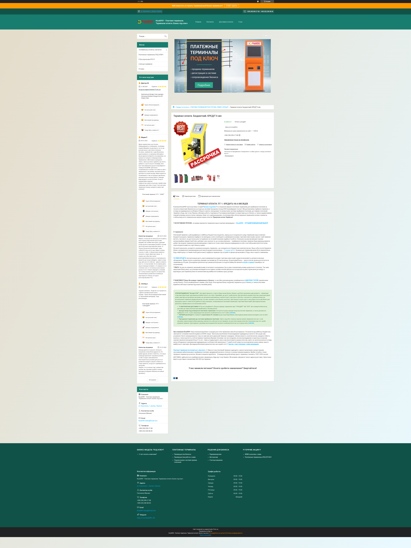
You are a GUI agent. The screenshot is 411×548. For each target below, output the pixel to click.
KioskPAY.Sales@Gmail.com (148, 421)
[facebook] (174, 378)
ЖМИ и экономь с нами (253, 454)
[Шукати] (165, 36)
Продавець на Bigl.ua (205, 531)
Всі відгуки (152, 380)
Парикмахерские (215, 454)
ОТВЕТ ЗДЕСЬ (231, 6)
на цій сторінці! (248, 262)
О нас (240, 22)
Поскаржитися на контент (217, 533)
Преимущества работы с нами (185, 457)
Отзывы (141, 69)
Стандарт (227, 250)
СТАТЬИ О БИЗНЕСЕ (145, 64)
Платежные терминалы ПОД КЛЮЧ (151, 55)
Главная (198, 22)
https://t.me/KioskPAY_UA (146, 518)
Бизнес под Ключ (210, 207)
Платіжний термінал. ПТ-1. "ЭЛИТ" (153, 194)
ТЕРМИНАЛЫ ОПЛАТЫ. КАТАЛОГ (150, 50)
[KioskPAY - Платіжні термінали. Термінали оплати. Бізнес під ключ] (145, 22)
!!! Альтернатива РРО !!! (147, 59)
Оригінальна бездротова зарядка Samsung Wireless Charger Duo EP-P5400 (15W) (152, 96)
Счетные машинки (216, 460)
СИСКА (232, 313)
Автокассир (214, 457)
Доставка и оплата (226, 22)
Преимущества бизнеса (182, 454)
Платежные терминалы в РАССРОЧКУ (258, 457)
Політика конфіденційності (234, 533)
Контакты (210, 22)
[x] (177, 378)
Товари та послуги (182, 107)
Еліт (233, 250)
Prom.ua (215, 529)
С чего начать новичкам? (148, 454)
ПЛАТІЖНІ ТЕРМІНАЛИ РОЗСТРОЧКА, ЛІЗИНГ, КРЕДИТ (209, 107)
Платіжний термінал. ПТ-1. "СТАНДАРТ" (150, 304)
